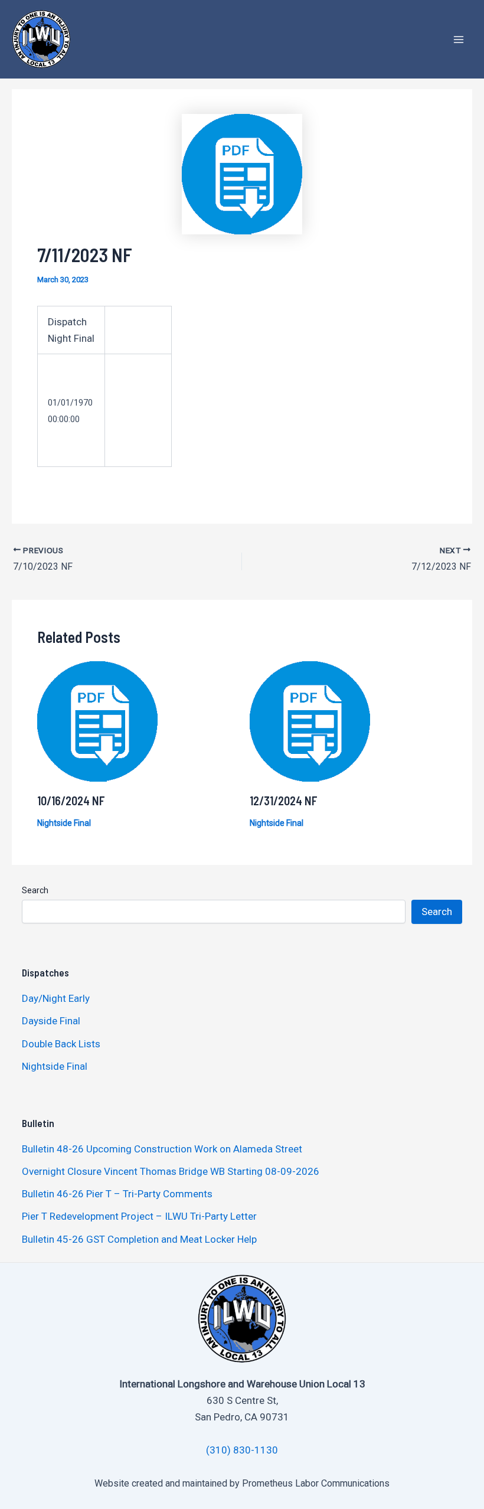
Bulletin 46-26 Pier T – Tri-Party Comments (117, 1194)
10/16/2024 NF (71, 800)
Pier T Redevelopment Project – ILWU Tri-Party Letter (139, 1216)
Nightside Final (64, 823)
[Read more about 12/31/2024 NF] (310, 720)
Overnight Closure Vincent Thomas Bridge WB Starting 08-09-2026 (170, 1171)
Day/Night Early (56, 998)
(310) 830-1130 (242, 1450)
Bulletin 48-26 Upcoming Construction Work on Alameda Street (162, 1149)
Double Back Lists (62, 1044)
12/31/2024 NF (284, 800)
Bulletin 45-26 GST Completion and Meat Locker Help (139, 1239)
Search (35, 890)
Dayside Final (51, 1021)
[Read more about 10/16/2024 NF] (97, 720)
